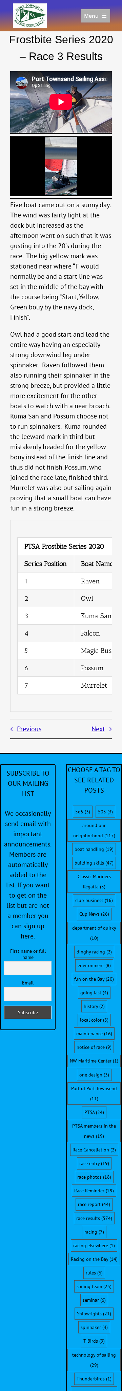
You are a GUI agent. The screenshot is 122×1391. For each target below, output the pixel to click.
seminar (94, 1300)
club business (94, 900)
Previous (29, 728)
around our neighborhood (94, 830)
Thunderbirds (94, 1379)
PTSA (94, 1112)
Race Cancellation (94, 1150)
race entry (94, 1163)
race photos (94, 1177)
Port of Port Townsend (94, 1093)
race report (94, 1204)
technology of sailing (94, 1360)
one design (94, 1075)
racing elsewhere (94, 1245)
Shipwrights (94, 1314)
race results (94, 1218)
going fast (94, 993)
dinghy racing (94, 952)
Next (98, 728)
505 (105, 812)
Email (28, 983)
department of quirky (94, 933)
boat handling (94, 849)
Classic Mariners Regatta (94, 881)
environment (94, 965)
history (94, 1006)
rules (94, 1273)
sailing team (94, 1286)
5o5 (82, 812)
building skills (94, 863)
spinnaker (94, 1327)
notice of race (94, 1047)
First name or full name (28, 954)
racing (94, 1232)
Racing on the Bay (94, 1259)
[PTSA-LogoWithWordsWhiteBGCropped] (30, 6)
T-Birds (94, 1341)
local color (94, 1020)
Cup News (94, 914)
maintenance (94, 1033)
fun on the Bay (94, 979)
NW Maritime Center (94, 1061)
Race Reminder (94, 1191)
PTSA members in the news (94, 1131)
